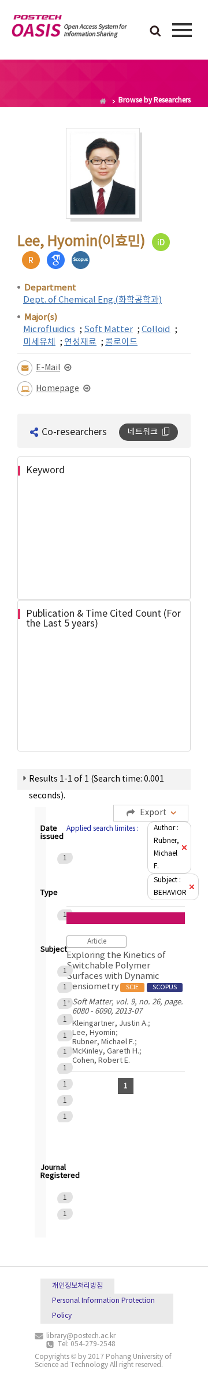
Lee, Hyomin (94, 1033)
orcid (161, 242)
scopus (81, 260)
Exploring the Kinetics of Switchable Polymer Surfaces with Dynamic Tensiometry (121, 971)
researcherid (31, 260)
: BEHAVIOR (170, 886)
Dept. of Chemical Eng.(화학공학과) (92, 300)
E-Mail (48, 368)
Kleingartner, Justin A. (110, 1023)
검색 (155, 32)
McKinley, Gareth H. (105, 1051)
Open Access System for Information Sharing (69, 28)
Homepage (57, 388)
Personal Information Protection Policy (103, 1308)
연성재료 (80, 342)
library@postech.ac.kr (81, 1336)
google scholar (56, 260)
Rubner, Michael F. (103, 1042)
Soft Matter (108, 329)
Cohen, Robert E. (101, 1060)
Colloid (156, 329)
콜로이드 (121, 342)
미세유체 (39, 342)
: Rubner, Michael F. (166, 847)
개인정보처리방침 (77, 1286)
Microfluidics (49, 329)
